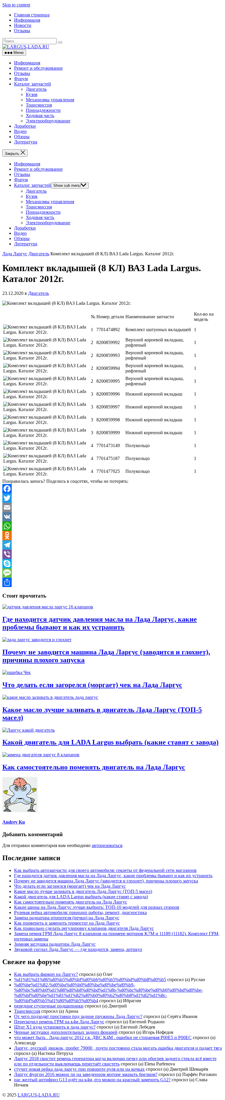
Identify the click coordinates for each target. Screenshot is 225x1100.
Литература (25, 141)
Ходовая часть (40, 115)
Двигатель (36, 89)
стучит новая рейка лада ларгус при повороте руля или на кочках (79, 1069)
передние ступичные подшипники (48, 1005)
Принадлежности (43, 110)
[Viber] (112, 554)
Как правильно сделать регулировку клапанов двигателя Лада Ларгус (84, 928)
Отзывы (22, 30)
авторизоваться (107, 845)
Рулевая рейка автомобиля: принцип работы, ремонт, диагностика (80, 912)
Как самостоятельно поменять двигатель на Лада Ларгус (93, 767)
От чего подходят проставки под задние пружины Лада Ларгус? (78, 1016)
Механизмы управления (50, 99)
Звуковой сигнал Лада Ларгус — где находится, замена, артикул (78, 949)
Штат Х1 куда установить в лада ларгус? (55, 1026)
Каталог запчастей (32, 83)
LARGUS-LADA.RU (39, 1094)
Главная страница (32, 14)
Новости (22, 25)
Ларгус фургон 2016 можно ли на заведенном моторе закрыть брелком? (85, 1074)
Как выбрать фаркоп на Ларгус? (46, 974)
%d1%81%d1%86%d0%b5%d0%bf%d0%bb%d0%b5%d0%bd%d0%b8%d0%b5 (90, 979)
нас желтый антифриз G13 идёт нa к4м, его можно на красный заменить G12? (92, 1079)
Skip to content (16, 4)
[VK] (112, 516)
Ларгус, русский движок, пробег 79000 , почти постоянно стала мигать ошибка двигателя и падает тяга (118, 1048)
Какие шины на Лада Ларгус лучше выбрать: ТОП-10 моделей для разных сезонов (96, 907)
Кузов (32, 94)
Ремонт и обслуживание (38, 68)
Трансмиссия (39, 104)
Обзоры (22, 136)
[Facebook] (112, 488)
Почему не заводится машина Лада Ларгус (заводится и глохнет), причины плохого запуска (106, 880)
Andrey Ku (13, 822)
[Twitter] (112, 498)
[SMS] (112, 573)
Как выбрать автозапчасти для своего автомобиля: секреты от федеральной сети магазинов (105, 870)
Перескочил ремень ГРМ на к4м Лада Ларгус (59, 1021)
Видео (20, 131)
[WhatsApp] (112, 526)
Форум (21, 78)
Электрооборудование (48, 120)
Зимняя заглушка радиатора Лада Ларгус (55, 944)
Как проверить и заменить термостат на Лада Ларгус (67, 923)
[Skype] (112, 563)
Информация (27, 20)
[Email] (112, 507)
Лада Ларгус (14, 253)
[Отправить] (112, 582)
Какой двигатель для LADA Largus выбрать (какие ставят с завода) (110, 742)
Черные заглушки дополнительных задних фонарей (65, 1032)
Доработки (25, 126)
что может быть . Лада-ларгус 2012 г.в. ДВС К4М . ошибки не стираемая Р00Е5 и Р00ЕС (103, 1037)
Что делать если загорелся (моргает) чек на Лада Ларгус (92, 685)
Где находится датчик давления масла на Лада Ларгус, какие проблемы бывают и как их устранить (99, 623)
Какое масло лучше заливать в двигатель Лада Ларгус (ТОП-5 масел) (83, 891)
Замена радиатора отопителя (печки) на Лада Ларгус (66, 917)
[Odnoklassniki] (112, 535)
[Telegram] (112, 545)
